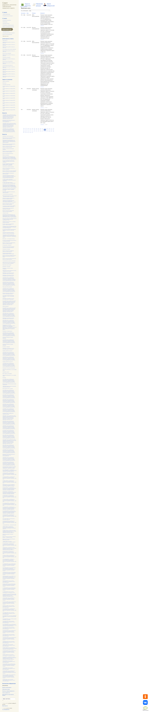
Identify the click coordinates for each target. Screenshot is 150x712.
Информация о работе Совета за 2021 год (9, 66)
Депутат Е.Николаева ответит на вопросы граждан (9, 168)
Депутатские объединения (8, 61)
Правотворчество (24, 6)
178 (45, 131)
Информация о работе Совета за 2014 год (9, 44)
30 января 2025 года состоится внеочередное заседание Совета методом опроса (9, 580)
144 (36, 128)
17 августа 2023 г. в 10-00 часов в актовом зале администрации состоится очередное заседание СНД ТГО (9, 499)
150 (49, 128)
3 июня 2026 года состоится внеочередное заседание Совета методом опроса (9, 667)
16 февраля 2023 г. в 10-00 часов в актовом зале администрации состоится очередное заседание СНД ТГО (9, 476)
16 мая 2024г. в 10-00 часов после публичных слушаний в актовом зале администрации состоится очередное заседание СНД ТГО (9, 547)
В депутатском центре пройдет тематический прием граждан (8, 246)
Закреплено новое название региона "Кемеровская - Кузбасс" (9, 270)
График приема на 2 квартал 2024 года (9, 88)
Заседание (23, 13)
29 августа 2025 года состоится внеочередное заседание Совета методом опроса (9, 605)
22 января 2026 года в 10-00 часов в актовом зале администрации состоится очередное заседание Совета (9, 630)
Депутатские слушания (7, 53)
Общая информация (6, 14)
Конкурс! (4, 377)
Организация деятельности (8, 65)
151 (51, 128)
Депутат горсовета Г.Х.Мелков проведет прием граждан (8, 250)
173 (34, 131)
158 (34, 129)
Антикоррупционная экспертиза (9, 32)
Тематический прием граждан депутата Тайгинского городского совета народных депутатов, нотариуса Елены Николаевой (9, 175)
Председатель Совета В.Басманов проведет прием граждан (9, 137)
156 (30, 129)
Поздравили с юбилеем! (7, 245)
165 (49, 129)
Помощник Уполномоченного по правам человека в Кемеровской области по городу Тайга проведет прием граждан (9, 140)
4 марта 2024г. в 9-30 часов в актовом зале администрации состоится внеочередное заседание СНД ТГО (9, 526)
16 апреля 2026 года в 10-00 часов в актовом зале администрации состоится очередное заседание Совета (9, 650)
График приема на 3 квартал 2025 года (9, 100)
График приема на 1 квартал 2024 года (9, 86)
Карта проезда (5, 705)
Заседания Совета (6, 31)
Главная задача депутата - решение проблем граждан (9, 221)
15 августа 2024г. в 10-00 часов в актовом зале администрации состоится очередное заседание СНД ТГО (9, 555)
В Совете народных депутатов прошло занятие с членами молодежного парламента (8, 163)
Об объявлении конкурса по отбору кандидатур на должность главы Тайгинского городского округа (9, 466)
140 (28, 128)
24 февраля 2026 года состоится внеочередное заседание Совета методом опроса (9, 641)
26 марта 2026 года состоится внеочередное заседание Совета (9, 654)
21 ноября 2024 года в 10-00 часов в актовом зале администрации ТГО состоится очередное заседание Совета (9, 563)
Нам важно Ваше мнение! (7, 286)
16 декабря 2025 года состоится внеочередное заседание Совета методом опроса (9, 627)
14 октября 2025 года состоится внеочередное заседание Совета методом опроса (9, 612)
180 (49, 131)
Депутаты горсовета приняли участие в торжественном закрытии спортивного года (9, 218)
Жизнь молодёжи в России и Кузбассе (8, 534)
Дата (28, 13)
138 (23, 128)
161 (40, 129)
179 (47, 131)
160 (38, 129)
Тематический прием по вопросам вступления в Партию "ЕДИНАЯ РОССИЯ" (9, 188)
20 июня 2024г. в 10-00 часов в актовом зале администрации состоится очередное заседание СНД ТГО (9, 551)
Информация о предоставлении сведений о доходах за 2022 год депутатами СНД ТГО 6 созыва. (9, 484)
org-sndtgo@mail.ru (5, 709)
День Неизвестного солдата (8, 388)
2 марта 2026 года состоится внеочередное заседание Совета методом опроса (9, 644)
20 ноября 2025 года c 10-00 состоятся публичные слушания (9, 618)
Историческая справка (7, 20)
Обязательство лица (6, 689)
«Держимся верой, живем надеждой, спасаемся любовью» (9, 386)
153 (23, 129)
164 (47, 129)
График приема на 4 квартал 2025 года (9, 102)
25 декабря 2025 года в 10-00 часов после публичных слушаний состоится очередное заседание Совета (9, 624)
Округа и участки (6, 81)
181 (51, 131)
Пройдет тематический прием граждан (8, 148)
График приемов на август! (8, 361)
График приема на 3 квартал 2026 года (9, 107)
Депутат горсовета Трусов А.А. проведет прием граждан (8, 203)
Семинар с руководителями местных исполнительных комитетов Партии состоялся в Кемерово (9, 226)
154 (26, 129)
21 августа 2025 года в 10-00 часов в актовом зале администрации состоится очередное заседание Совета (9, 601)
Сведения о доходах (6, 84)
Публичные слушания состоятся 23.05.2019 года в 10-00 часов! (8, 272)
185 (28, 132)
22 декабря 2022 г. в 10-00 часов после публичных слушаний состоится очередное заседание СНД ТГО (9, 469)
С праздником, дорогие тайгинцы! (9, 260)
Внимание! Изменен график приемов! (8, 337)
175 (38, 131)
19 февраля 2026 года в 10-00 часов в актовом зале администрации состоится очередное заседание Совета (9, 637)
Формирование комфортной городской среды (8, 413)
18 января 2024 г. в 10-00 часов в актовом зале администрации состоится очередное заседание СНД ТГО (9, 514)
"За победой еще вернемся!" (8, 194)
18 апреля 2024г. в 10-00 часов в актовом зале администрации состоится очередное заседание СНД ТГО (9, 543)
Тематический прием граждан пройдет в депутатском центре (8, 232)
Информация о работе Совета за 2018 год (9, 54)
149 (47, 128)
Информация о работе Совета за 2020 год (9, 62)
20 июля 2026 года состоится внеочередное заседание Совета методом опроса (9, 679)
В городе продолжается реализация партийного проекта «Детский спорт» (9, 229)
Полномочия (5, 21)
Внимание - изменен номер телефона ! (8, 268)
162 (42, 129)
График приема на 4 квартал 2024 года (9, 93)
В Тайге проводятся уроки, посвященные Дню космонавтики (9, 182)
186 (30, 132)
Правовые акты (5, 36)
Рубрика (34, 13)
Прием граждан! (6, 306)
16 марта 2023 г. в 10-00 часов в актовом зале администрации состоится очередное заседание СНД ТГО (9, 480)
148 (45, 128)
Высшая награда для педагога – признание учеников (8, 208)
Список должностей (6, 692)
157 (32, 129)
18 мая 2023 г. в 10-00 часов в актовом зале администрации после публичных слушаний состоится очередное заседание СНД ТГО (9, 491)
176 (40, 131)
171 (30, 131)
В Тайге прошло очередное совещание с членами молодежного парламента (9, 179)
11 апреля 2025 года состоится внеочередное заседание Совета (9, 591)
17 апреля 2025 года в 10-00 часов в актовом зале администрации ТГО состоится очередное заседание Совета (9, 587)
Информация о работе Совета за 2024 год (9, 73)
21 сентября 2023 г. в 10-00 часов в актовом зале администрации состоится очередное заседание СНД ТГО (9, 503)
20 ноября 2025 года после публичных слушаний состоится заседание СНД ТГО (9, 615)
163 (45, 129)
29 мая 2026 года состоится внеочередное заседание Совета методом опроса (9, 660)
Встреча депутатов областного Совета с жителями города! (8, 293)
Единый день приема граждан (8, 166)
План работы (5, 40)
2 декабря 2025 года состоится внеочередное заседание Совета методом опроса (9, 621)
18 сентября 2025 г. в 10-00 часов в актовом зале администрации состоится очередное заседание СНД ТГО (9, 608)
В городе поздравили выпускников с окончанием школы (9, 240)
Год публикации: (26, 10)
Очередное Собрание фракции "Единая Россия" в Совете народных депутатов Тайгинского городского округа (9, 234)
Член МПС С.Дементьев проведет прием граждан (9, 191)
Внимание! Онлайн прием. (7, 331)
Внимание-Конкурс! (6, 249)
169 (26, 131)
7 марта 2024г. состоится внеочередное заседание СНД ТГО (9, 541)
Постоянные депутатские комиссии (9, 49)
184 (26, 132)
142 (32, 128)
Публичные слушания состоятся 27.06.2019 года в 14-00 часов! (8, 275)
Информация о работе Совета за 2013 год (9, 42)
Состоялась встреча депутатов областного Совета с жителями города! (8, 295)
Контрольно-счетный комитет (8, 25)
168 (23, 131)
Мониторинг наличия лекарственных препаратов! (9, 383)
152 (53, 128)
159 (36, 129)
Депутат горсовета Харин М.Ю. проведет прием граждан (8, 210)
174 (36, 131)
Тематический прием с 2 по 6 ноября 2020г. (9, 375)
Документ (42, 13)
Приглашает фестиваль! (7, 264)
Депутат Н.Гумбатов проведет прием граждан (8, 173)
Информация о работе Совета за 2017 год (9, 50)
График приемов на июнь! (7, 350)
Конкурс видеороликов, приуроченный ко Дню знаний (8, 253)
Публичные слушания (6, 57)
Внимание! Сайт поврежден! (8, 136)
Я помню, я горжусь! (6, 346)
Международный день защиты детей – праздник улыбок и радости (9, 195)
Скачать (42, 25)
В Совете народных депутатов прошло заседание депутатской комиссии (8, 160)
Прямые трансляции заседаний (8, 26)
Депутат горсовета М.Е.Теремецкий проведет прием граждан (9, 258)
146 (40, 128)
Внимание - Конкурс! (6, 266)
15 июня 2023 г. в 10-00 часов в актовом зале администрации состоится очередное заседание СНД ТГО (9, 495)
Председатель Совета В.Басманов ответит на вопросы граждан (9, 262)
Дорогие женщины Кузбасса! (8, 153)
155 (28, 129)
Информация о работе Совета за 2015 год (9, 46)
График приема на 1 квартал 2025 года (9, 95)
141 (30, 128)
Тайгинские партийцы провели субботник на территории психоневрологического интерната (9, 200)
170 (28, 131)
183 (23, 132)
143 (34, 128)
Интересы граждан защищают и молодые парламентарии (8, 198)
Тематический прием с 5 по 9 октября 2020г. (9, 369)
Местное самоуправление (7, 34)
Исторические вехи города (8, 15)
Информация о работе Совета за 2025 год (9, 76)
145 (38, 128)
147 (42, 128)
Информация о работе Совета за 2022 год (9, 69)
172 (32, 131)
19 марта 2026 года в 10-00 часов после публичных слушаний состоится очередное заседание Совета (9, 647)
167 (53, 129)
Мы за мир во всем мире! (7, 373)
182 (53, 131)
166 (51, 129)
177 (42, 131)
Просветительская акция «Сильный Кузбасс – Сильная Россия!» (9, 536)
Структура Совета (6, 23)
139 (26, 128)
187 (32, 132)
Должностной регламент (6, 687)
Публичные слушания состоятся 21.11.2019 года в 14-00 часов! (8, 298)
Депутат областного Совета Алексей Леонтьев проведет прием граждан (9, 170)
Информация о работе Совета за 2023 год (9, 71)
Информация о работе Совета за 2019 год (9, 58)
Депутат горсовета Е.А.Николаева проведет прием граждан (9, 146)
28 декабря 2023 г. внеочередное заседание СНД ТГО (9, 518)
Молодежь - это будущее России (9, 238)
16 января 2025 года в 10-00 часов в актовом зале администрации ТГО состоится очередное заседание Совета (9, 572)
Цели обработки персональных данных (8, 695)
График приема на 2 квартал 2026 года (9, 109)
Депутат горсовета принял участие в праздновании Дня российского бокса (9, 255)
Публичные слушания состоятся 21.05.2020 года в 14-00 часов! (8, 348)
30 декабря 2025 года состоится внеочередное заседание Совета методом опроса (9, 634)
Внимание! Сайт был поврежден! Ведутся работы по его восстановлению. (9, 120)
